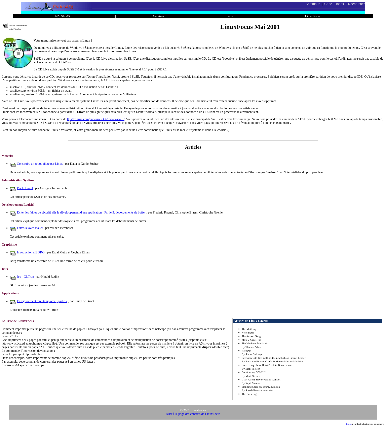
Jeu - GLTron (25, 276)
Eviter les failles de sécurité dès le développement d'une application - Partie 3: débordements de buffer (81, 212)
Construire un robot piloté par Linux (40, 163)
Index (349, 424)
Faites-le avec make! (30, 228)
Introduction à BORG (31, 252)
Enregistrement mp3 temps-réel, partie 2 (42, 301)
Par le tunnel (25, 188)
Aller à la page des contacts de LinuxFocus (193, 414)
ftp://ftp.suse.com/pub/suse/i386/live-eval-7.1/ (95, 119)
